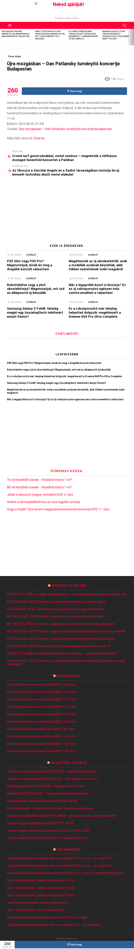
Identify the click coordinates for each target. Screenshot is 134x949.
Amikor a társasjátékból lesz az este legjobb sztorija (43, 502)
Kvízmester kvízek (68, 585)
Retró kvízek (69, 676)
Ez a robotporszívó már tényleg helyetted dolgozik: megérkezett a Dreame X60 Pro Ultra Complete (95, 312)
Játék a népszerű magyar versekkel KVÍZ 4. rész (40, 494)
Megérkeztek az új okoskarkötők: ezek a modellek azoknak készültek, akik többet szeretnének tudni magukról (98, 265)
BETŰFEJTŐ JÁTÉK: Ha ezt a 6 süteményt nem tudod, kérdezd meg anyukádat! (61, 624)
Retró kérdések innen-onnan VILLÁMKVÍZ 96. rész (41, 729)
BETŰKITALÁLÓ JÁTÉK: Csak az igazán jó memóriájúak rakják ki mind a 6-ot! (58, 646)
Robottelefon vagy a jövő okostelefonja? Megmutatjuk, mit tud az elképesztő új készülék (35, 289)
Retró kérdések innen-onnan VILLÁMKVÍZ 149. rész (41, 714)
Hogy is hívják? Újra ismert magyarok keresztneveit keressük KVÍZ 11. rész (58, 509)
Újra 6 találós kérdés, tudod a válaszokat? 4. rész (41, 880)
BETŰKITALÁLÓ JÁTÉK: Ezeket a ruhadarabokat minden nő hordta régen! (56, 601)
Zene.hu (39, 138)
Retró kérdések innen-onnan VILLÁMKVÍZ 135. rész (41, 692)
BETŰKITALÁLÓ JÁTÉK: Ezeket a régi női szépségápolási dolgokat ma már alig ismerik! (66, 631)
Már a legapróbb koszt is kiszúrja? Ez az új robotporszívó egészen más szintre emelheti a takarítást (97, 289)
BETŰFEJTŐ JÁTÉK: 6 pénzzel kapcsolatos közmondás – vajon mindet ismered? (62, 653)
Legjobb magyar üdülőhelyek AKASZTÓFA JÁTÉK (40, 823)
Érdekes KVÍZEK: (68, 471)
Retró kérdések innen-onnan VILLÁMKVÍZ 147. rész (41, 751)
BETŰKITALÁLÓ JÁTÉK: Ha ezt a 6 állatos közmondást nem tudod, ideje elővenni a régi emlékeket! (66, 662)
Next (132, 37)
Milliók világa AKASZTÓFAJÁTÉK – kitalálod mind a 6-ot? (45, 786)
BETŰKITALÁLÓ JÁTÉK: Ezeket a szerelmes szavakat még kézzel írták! (55, 616)
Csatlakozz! (67, 333)
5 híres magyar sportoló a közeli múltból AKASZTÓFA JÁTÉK (48, 830)
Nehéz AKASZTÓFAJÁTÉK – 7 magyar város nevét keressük (48, 793)
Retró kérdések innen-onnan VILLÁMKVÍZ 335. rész (41, 684)
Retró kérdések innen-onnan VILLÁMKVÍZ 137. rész (41, 699)
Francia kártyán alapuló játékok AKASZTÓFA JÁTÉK (42, 801)
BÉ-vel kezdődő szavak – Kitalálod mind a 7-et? (39, 487)
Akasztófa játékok (69, 763)
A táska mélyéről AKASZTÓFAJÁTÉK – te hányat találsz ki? (47, 838)
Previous (1, 37)
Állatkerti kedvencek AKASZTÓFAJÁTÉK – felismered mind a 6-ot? (52, 779)
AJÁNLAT (31, 255)
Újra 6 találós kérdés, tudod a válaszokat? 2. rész (41, 895)
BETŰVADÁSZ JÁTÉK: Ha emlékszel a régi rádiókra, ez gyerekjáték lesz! (56, 609)
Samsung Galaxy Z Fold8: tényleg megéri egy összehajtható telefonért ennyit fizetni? (35, 312)
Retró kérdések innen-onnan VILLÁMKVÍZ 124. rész (41, 736)
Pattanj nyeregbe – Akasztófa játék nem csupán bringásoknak (50, 808)
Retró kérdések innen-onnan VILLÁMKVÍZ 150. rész (41, 721)
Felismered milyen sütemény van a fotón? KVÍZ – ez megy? (47, 917)
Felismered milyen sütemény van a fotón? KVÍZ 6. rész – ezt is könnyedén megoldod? (65, 873)
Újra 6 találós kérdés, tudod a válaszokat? (36, 910)
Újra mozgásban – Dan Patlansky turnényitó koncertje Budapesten (65, 129)
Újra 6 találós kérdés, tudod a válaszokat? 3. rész (41, 888)
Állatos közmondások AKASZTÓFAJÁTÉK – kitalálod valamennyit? (52, 771)
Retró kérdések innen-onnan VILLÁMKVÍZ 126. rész (41, 744)
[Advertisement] (67, 211)
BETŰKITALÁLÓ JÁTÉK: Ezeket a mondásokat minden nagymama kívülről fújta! (60, 639)
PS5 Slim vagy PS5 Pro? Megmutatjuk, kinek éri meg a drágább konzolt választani (16, 33)
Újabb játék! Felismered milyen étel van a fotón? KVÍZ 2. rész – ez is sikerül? (59, 865)
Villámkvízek (69, 849)
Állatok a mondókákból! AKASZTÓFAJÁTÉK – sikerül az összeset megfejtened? (61, 816)
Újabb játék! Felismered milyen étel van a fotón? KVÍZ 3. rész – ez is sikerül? (59, 858)
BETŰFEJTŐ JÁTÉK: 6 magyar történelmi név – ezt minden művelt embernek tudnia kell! (66, 594)
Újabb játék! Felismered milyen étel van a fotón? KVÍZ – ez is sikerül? (54, 925)
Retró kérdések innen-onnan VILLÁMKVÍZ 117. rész (41, 707)
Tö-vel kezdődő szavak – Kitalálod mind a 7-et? (39, 480)
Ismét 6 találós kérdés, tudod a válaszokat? (37, 902)
